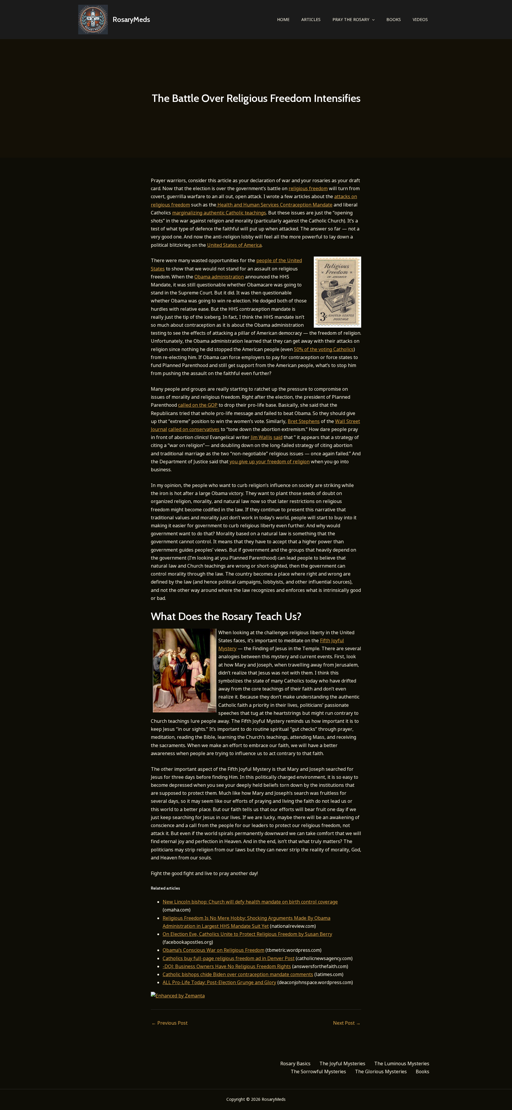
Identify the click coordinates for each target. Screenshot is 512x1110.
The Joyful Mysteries (342, 1063)
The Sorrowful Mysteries (318, 1071)
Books (393, 19)
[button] (372, 19)
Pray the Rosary (350, 19)
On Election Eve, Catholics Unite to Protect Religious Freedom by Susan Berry (247, 934)
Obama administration (219, 276)
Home (283, 19)
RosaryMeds (131, 19)
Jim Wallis (261, 437)
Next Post (347, 1023)
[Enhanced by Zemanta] (178, 995)
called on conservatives (194, 429)
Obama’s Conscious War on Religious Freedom (213, 950)
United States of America (234, 245)
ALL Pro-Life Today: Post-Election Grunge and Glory (219, 982)
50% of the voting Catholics (323, 349)
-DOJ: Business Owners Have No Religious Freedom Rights (227, 966)
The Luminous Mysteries (401, 1063)
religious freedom (308, 188)
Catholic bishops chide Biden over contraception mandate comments (238, 974)
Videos (420, 19)
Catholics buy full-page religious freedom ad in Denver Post (229, 958)
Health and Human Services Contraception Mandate (274, 204)
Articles (311, 19)
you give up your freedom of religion (270, 461)
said (277, 437)
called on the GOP (197, 405)
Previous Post (169, 1023)
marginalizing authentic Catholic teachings (219, 212)
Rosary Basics (295, 1063)
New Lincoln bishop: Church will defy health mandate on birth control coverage (250, 901)
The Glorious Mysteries (381, 1071)
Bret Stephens (304, 421)
